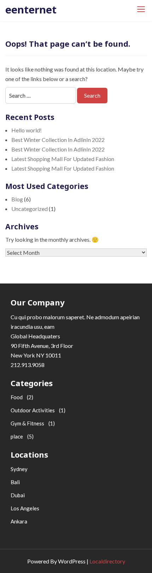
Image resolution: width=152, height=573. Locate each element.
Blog (17, 199)
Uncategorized (29, 208)
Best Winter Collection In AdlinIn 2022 (58, 139)
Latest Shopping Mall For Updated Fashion (62, 158)
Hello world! (26, 130)
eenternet (31, 9)
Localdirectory (107, 561)
